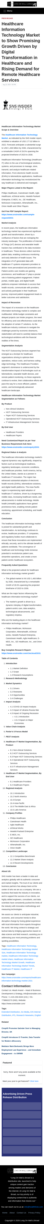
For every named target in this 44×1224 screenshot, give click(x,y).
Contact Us (21, 1213)
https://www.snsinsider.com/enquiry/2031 (20, 447)
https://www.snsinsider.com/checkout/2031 (21, 653)
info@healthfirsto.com (33, 1207)
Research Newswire (25, 1015)
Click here (34, 1081)
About (12, 1213)
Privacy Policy (34, 1213)
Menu (9, 11)
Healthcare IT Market (11, 969)
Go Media (25, 1012)
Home (4, 1213)
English (38, 1015)
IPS (13, 1015)
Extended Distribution (11, 1012)
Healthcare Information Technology (21, 946)
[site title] (22, 1170)
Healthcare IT (26, 969)
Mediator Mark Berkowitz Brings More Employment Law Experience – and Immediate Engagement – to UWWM (21, 1050)
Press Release (7, 18)
